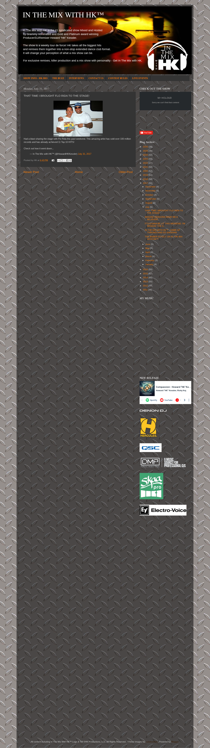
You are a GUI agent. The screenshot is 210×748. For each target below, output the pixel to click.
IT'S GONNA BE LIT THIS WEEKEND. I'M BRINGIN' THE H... (165, 224)
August (149, 203)
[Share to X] (64, 160)
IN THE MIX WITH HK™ (63, 14)
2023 (146, 159)
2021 (146, 167)
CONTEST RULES (117, 78)
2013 (146, 281)
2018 (146, 179)
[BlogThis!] (61, 160)
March (148, 256)
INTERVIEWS (76, 78)
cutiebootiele (152, 742)
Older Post (126, 172)
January (149, 264)
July (147, 207)
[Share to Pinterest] (70, 160)
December (150, 187)
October (149, 195)
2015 (146, 273)
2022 (146, 163)
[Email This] (58, 160)
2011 (145, 290)
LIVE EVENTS (140, 78)
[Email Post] (53, 160)
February (150, 260)
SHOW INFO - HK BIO (35, 78)
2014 (146, 277)
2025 (146, 151)
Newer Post (31, 172)
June (148, 244)
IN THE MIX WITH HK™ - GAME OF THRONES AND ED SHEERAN (162, 231)
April (147, 252)
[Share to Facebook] (67, 160)
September (151, 199)
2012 (146, 286)
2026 (146, 147)
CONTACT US (96, 78)
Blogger (175, 742)
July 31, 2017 (84, 154)
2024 (146, 155)
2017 (146, 183)
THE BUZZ (58, 78)
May (147, 248)
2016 (146, 269)
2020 (146, 171)
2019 (146, 175)
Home (79, 172)
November (150, 191)
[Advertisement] (152, 567)
